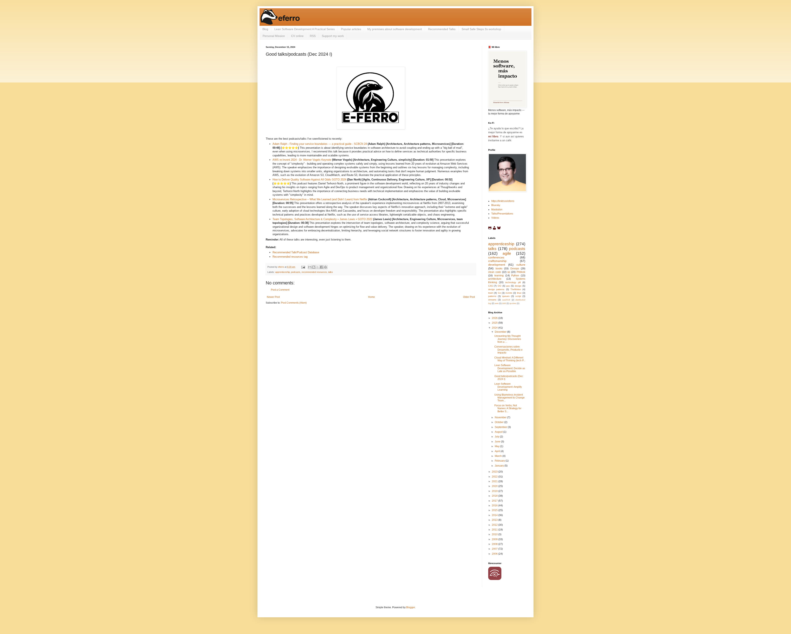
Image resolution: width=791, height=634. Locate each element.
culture (520, 264)
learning (499, 275)
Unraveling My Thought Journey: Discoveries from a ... (507, 339)
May (497, 446)
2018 (495, 495)
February (500, 460)
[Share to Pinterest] (325, 267)
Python (515, 275)
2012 (495, 524)
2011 (495, 529)
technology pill (513, 282)
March (498, 456)
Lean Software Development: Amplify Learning (508, 386)
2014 (495, 515)
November (501, 417)
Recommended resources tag (290, 256)
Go (499, 293)
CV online (297, 36)
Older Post (469, 297)
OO (499, 286)
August (499, 431)
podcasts (295, 272)
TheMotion (515, 289)
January (499, 465)
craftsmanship (497, 261)
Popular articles (351, 29)
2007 (495, 548)
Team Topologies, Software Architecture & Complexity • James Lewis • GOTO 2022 (322, 219)
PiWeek (521, 272)
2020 (495, 486)
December (501, 331)
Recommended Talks (441, 29)
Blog (265, 29)
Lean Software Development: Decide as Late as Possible (509, 368)
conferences (496, 257)
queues (506, 296)
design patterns (496, 289)
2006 (495, 553)
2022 (495, 476)
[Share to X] (318, 267)
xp (508, 272)
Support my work (333, 36)
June (498, 441)
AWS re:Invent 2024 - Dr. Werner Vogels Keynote (302, 159)
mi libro (493, 136)
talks (330, 272)
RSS (313, 36)
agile (507, 253)
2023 (495, 471)
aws (496, 303)
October (499, 422)
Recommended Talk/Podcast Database (296, 252)
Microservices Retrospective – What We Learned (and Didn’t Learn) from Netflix (320, 199)
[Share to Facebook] (321, 267)
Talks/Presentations (502, 213)
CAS (490, 286)
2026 (495, 318)
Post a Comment (280, 289)
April (498, 451)
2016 (495, 505)
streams (492, 299)
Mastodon (496, 209)
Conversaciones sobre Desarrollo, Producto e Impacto (508, 349)
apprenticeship (282, 272)
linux (519, 293)
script (518, 296)
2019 (495, 491)
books (499, 268)
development (496, 264)
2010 (495, 534)
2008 (495, 544)
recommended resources (314, 272)
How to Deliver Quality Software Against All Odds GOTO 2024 (309, 179)
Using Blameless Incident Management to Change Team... (509, 397)
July (497, 436)
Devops (514, 268)
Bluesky (495, 205)
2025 (495, 322)
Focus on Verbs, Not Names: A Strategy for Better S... (507, 408)
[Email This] (310, 267)
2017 (495, 500)
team (490, 293)
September (501, 427)
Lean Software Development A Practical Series (304, 29)
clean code (494, 272)
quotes (513, 303)
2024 (495, 327)
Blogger (410, 607)
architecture (494, 278)
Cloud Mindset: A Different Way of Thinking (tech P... (509, 359)
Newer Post (273, 297)
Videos (495, 217)
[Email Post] (303, 267)
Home (371, 297)
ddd (504, 303)
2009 (495, 539)
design (518, 286)
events (508, 293)
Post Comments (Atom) (294, 302)
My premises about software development (394, 29)
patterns (492, 296)
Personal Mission (274, 36)
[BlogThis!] (314, 267)
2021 (495, 481)
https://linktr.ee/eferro (502, 201)
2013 (495, 520)
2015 (495, 510)
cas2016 (506, 300)
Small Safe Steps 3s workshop (481, 29)
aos (508, 286)
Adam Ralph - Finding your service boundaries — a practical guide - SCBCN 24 (320, 143)
